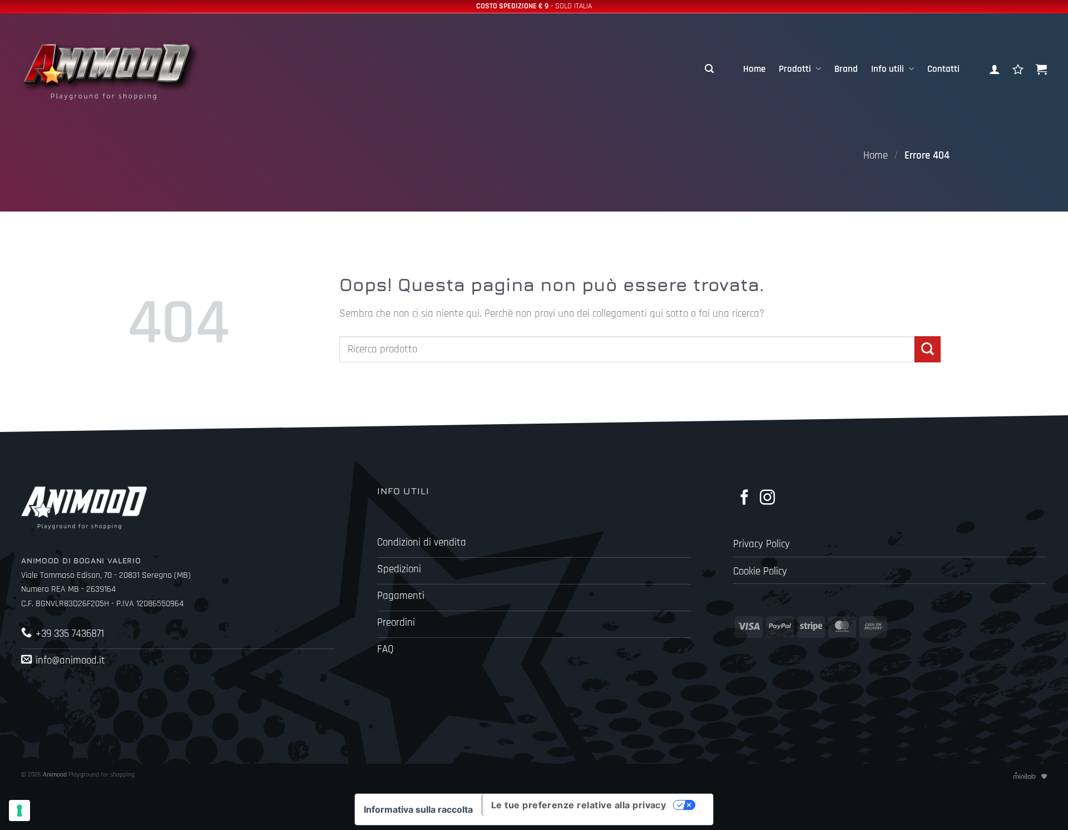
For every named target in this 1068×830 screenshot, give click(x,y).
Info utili (887, 69)
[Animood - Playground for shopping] (121, 69)
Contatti (943, 69)
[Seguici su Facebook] (744, 498)
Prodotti (795, 69)
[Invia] (927, 349)
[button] (709, 69)
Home (754, 69)
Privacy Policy (761, 544)
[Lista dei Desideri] (1018, 69)
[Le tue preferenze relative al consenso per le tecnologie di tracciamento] (19, 810)
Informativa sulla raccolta (418, 809)
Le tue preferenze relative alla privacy (578, 805)
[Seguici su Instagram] (767, 498)
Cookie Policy (760, 571)
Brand (846, 69)
